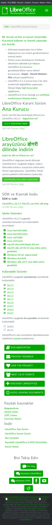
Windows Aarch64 (16, 258)
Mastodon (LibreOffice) (30, 474)
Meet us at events (22, 374)
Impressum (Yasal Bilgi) (11, 497)
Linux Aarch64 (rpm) (17, 234)
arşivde (17, 338)
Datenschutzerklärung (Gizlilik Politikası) (34, 497)
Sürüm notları (11, 412)
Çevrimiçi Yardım (12, 419)
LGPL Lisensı (10, 415)
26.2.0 (10, 303)
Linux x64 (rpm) (15, 241)
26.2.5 (10, 285)
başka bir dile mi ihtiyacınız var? (18, 155)
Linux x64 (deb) (14, 237)
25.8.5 (10, 313)
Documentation (20, 347)
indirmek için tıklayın (29, 63)
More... (49, 2)
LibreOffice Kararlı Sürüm (18, 434)
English (3, 2)
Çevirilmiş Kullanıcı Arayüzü (21, 179)
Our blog (30, 466)
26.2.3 (10, 292)
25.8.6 (10, 310)
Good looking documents (26, 392)
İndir (6, 27)
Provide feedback (22, 356)
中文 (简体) (12, 2)
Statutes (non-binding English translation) (22, 499)
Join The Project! (21, 365)
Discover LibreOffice (23, 383)
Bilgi (22, 128)
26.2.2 (10, 296)
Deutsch (20, 2)
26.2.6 (10, 330)
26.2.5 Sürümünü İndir (15, 124)
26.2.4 (10, 289)
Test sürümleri (12, 438)
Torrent (15, 128)
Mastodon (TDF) (22, 481)
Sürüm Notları (12, 447)
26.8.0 (10, 327)
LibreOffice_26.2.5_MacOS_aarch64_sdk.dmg (25, 204)
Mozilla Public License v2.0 (35, 508)
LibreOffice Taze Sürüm (16, 429)
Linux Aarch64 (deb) (17, 230)
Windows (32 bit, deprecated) (22, 255)
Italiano (42, 2)
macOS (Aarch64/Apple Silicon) (23, 244)
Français (35, 2)
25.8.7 (10, 306)
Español (28, 2)
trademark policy (27, 518)
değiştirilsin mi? (30, 118)
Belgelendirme (11, 408)
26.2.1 (10, 299)
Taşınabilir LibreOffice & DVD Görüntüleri (26, 442)
